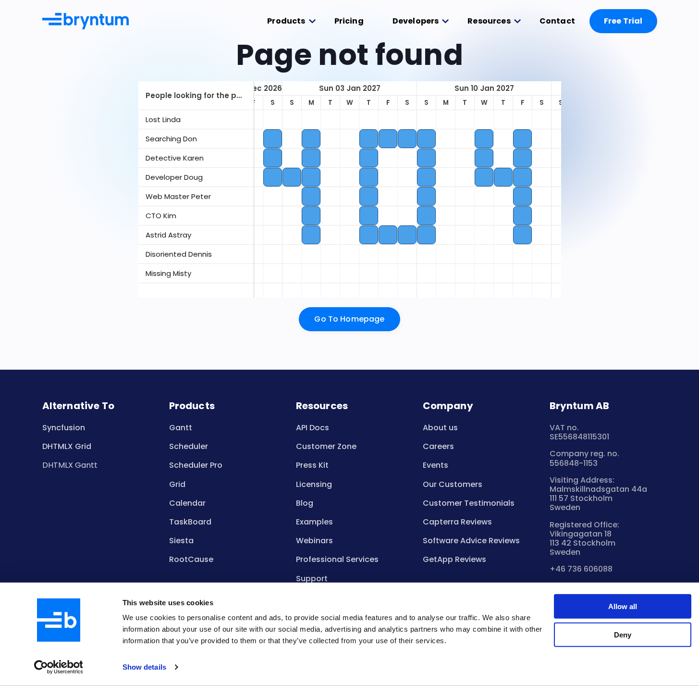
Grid (177, 484)
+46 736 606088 (581, 569)
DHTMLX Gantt (70, 465)
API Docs (312, 427)
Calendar (187, 503)
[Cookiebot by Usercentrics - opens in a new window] (58, 667)
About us (440, 427)
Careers (438, 446)
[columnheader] (196, 95)
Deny (622, 634)
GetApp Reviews (454, 559)
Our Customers (452, 484)
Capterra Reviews (457, 521)
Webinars (314, 540)
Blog (304, 503)
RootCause (191, 559)
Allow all (622, 606)
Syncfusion (63, 427)
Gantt (180, 427)
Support (312, 578)
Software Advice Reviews (471, 540)
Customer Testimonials (469, 503)
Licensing (314, 484)
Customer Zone (326, 446)
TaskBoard (190, 521)
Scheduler (188, 446)
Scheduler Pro (195, 465)
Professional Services (337, 559)
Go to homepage (349, 318)
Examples (314, 521)
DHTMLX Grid (66, 446)
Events (435, 465)
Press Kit (312, 465)
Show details (144, 667)
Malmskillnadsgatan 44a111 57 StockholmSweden (598, 498)
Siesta (181, 540)
